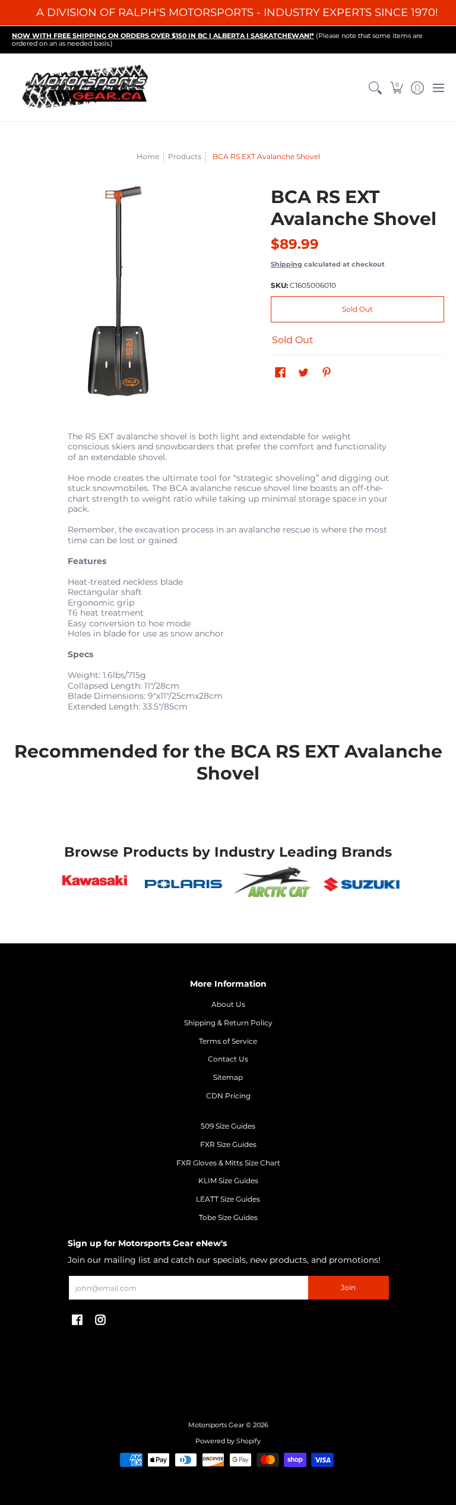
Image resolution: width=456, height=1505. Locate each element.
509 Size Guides (228, 1125)
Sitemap (228, 1077)
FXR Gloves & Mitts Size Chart (228, 1162)
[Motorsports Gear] (86, 88)
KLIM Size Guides (228, 1180)
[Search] (375, 88)
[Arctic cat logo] (272, 884)
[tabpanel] (228, 574)
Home (148, 156)
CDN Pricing (228, 1095)
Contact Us (228, 1058)
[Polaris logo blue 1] (183, 884)
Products (184, 156)
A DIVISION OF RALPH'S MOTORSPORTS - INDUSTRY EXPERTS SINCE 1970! (237, 12)
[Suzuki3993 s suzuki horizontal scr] (361, 884)
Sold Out (357, 309)
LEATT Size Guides (228, 1199)
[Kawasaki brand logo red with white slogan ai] (95, 884)
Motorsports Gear (216, 1425)
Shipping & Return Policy (228, 1022)
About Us (228, 1004)
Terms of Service (228, 1041)
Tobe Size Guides (228, 1217)
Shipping (286, 264)
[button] (396, 88)
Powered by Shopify (228, 1441)
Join (348, 1287)
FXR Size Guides (228, 1144)
